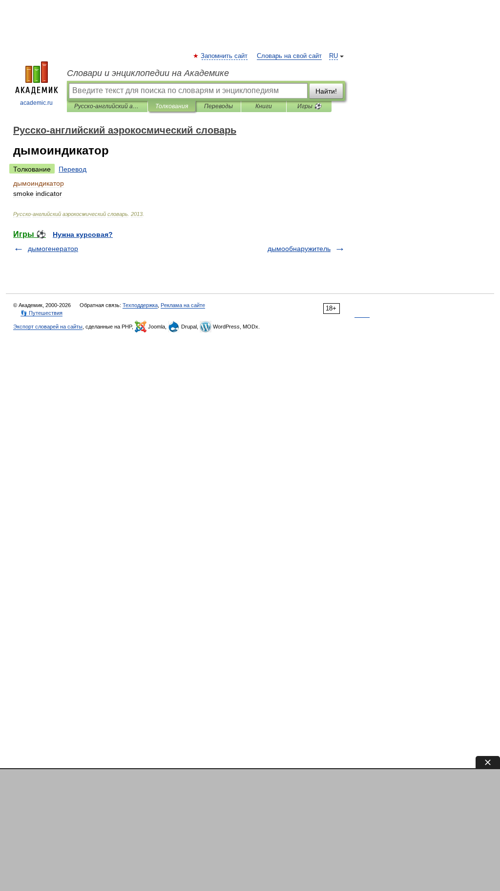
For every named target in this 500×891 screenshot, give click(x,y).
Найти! (326, 91)
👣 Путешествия (41, 313)
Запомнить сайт (225, 56)
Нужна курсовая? (83, 234)
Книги (263, 106)
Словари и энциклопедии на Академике (148, 73)
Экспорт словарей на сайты (48, 326)
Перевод (72, 169)
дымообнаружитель (299, 248)
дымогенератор (53, 248)
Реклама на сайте (183, 305)
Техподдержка (140, 305)
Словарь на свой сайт (289, 56)
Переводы (218, 106)
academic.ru (36, 102)
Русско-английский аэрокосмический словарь (107, 106)
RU (333, 56)
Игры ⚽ (309, 106)
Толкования (171, 106)
